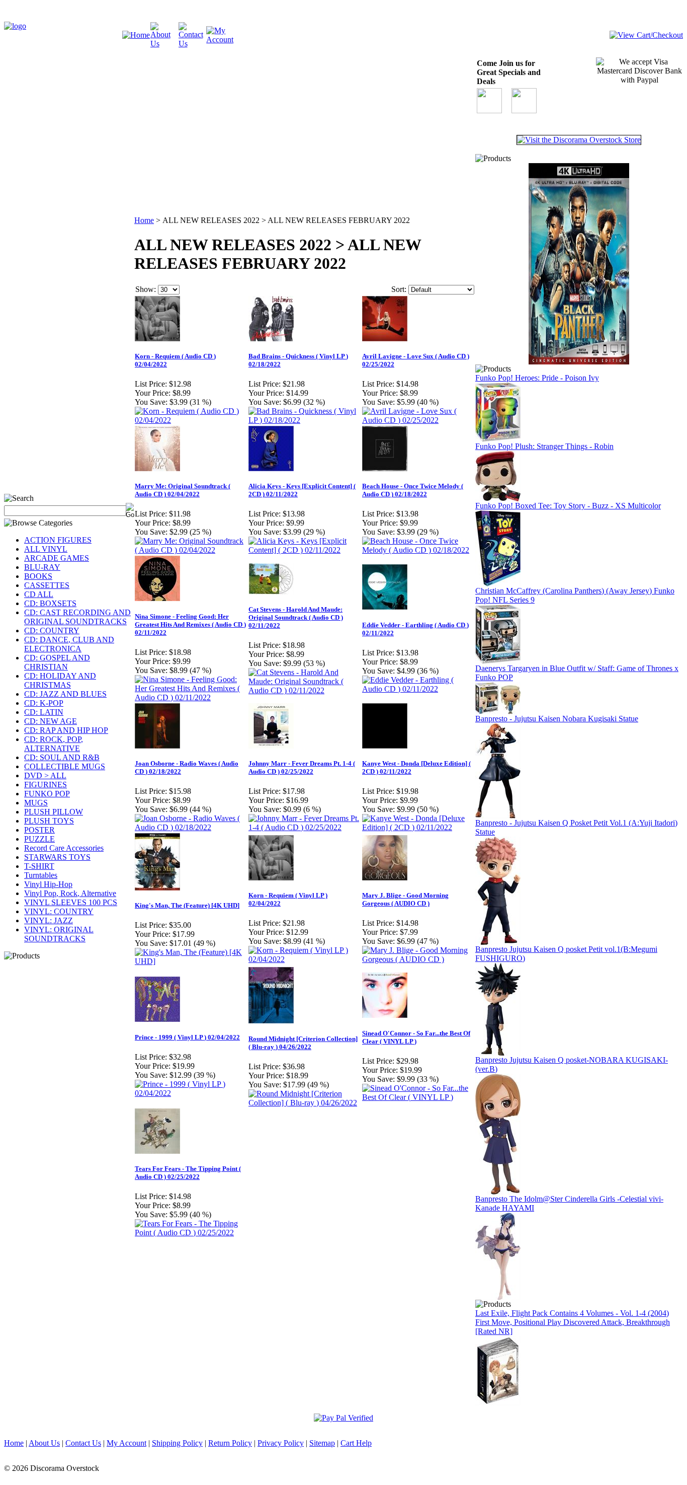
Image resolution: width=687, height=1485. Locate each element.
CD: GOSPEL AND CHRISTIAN (57, 662)
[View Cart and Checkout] (646, 35)
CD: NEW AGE (50, 721)
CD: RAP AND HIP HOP (66, 730)
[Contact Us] (193, 43)
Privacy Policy (280, 1443)
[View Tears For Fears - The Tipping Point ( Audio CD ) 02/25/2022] (191, 1232)
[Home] (136, 35)
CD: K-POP (43, 703)
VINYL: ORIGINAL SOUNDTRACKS (59, 934)
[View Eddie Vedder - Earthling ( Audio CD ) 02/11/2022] (418, 689)
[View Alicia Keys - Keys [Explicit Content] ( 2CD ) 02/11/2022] (304, 550)
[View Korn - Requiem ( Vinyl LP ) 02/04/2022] (304, 959)
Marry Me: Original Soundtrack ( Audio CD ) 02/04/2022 (182, 490)
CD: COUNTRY (51, 630)
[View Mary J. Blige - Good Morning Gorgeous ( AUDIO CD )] (418, 959)
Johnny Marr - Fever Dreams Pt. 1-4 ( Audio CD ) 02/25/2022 (301, 767)
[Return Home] (15, 26)
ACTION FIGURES (58, 540)
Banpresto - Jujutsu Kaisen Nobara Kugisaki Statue (556, 718)
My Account (126, 1443)
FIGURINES (45, 784)
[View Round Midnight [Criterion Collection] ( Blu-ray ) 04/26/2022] (304, 1102)
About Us (44, 1443)
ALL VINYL (45, 549)
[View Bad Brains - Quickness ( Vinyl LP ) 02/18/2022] (304, 420)
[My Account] (220, 39)
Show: (145, 289)
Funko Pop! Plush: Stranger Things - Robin (544, 446)
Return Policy (230, 1443)
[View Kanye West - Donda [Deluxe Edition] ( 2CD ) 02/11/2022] (418, 827)
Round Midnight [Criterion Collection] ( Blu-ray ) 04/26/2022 (303, 1043)
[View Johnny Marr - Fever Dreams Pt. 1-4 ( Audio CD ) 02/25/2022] (304, 827)
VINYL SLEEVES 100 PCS (70, 902)
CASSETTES (46, 585)
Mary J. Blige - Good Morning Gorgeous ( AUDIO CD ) (405, 899)
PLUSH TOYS (49, 820)
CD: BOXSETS (50, 603)
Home (144, 220)
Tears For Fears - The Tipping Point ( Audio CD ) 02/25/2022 (188, 1172)
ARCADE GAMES (56, 558)
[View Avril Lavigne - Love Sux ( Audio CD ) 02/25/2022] (418, 420)
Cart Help (356, 1443)
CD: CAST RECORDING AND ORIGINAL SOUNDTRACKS (77, 617)
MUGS (36, 802)
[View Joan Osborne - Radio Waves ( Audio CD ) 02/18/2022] (191, 827)
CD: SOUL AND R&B (62, 757)
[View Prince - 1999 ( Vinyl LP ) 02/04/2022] (191, 1093)
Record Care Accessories (64, 848)
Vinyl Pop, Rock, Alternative (70, 893)
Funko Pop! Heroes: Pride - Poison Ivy (537, 378)
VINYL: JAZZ (48, 920)
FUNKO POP (47, 793)
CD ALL (38, 594)
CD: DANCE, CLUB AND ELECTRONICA (69, 644)
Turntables (40, 875)
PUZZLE (39, 839)
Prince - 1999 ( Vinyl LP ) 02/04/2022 (187, 1037)
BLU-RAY (42, 567)
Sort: (398, 289)
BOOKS (38, 576)
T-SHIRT (39, 866)
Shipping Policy (177, 1443)
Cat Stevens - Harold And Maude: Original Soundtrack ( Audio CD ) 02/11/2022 (295, 617)
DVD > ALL (45, 775)
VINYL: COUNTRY (59, 911)
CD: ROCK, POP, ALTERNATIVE (53, 744)
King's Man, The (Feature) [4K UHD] (187, 905)
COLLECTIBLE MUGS (64, 766)
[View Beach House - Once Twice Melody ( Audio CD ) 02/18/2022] (418, 550)
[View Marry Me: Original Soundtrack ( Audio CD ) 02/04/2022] (191, 550)
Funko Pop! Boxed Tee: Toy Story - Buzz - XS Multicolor (568, 505)
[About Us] (164, 43)
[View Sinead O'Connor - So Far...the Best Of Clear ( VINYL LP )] (418, 1097)
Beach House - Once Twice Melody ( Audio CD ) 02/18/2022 (412, 490)
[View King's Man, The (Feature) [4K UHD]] (191, 961)
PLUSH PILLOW (53, 811)
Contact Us (83, 1443)
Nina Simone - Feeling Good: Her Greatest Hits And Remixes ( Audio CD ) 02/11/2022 (190, 624)
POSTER (39, 830)
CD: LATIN (43, 712)
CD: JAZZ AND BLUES (65, 694)
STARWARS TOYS (57, 857)
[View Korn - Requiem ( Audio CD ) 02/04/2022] (191, 420)
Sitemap (322, 1443)
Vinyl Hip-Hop (48, 884)
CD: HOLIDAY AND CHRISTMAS (60, 680)
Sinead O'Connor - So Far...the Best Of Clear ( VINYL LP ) (416, 1037)
